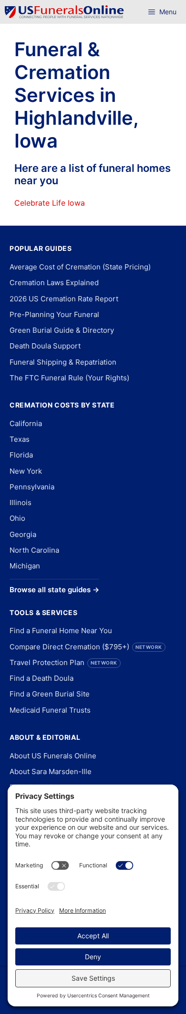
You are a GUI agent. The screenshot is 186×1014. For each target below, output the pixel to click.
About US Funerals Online (53, 755)
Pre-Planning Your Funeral (54, 314)
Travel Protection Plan (63, 662)
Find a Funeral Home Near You (61, 630)
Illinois (20, 502)
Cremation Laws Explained (54, 282)
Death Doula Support (45, 345)
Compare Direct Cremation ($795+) (86, 646)
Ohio (17, 518)
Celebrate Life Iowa (49, 203)
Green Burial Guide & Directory (62, 330)
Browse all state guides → (54, 589)
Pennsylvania (32, 486)
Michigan (25, 565)
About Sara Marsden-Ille (51, 771)
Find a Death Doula (41, 678)
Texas (20, 439)
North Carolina (34, 550)
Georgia (23, 534)
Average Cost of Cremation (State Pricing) (80, 266)
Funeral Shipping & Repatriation (63, 362)
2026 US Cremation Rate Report (64, 298)
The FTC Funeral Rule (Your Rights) (69, 377)
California (26, 423)
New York (26, 471)
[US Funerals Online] (64, 12)
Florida (21, 454)
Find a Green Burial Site (50, 693)
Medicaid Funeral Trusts (50, 710)
